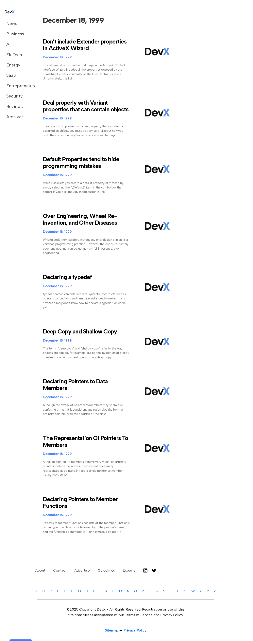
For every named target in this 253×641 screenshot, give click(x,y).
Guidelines (106, 570)
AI (8, 44)
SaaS (11, 75)
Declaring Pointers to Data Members (75, 385)
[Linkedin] (145, 570)
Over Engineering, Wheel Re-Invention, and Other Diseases (80, 219)
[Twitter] (154, 570)
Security (14, 96)
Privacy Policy (135, 630)
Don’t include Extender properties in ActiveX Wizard (84, 45)
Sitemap (111, 630)
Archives (15, 116)
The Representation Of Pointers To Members (85, 441)
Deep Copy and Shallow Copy (80, 331)
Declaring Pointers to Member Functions (80, 502)
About (40, 570)
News (11, 23)
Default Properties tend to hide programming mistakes (81, 162)
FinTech (14, 54)
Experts (129, 570)
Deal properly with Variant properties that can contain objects (85, 106)
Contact (60, 570)
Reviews (14, 106)
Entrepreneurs (16, 85)
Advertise (82, 570)
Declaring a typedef (67, 277)
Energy (13, 65)
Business (15, 34)
